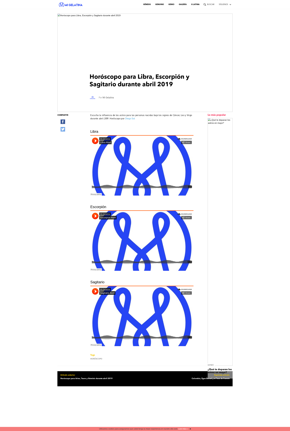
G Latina (195, 4)
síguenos (223, 4)
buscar (210, 4)
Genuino (159, 4)
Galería (183, 4)
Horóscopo (96, 359)
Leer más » (183, 429)
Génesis (147, 4)
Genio (171, 4)
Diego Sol (130, 118)
